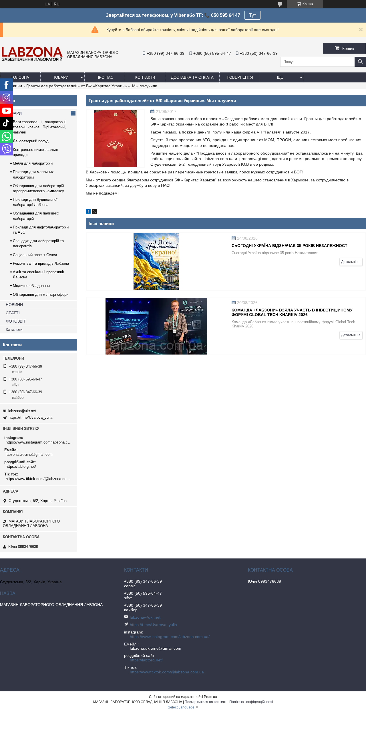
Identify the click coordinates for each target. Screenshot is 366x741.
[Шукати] (360, 62)
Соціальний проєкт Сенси (35, 255)
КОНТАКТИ (145, 77)
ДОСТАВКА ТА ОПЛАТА (192, 77)
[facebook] (88, 212)
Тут (252, 15)
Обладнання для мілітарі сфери (40, 294)
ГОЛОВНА (20, 77)
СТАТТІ (13, 313)
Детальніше (351, 262)
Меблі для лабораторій (33, 163)
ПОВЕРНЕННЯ (240, 77)
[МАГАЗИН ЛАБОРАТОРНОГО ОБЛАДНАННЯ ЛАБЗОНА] (32, 60)
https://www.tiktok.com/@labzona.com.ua (39, 479)
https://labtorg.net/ (21, 466)
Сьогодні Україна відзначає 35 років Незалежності (290, 245)
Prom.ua (210, 697)
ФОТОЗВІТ (16, 321)
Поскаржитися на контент (206, 702)
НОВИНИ (14, 304)
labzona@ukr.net (22, 411)
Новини (15, 86)
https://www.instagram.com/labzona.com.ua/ (39, 442)
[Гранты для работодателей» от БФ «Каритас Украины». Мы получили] (115, 138)
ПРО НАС (104, 77)
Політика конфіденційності (251, 702)
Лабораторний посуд (31, 141)
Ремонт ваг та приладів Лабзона (41, 263)
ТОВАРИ (60, 77)
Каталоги (14, 329)
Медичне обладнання (31, 286)
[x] (94, 212)
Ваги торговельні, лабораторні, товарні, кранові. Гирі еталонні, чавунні (40, 127)
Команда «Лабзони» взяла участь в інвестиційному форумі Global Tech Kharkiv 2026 (292, 312)
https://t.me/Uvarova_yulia (30, 417)
